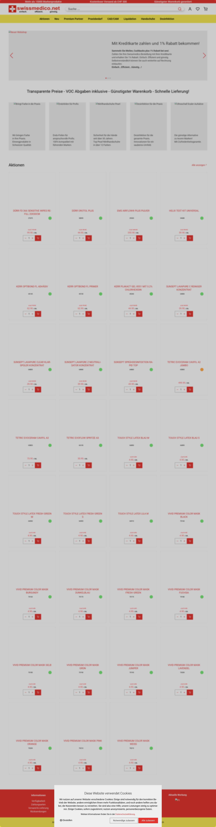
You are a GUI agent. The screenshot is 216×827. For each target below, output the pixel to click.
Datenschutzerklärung (125, 814)
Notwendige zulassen (124, 820)
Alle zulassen (148, 820)
